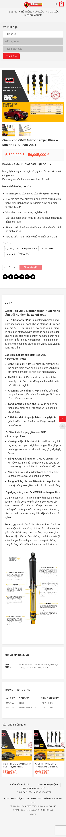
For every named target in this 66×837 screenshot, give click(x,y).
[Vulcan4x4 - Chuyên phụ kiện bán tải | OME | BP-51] (33, 5)
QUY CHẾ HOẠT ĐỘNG (48, 784)
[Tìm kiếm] (56, 4)
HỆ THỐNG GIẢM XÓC (32, 11)
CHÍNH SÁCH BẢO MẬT (20, 784)
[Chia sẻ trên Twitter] (16, 276)
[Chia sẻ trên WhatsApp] (5, 276)
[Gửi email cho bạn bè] (21, 276)
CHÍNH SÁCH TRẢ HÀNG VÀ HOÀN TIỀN (34, 792)
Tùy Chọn (7, 243)
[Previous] (7, 96)
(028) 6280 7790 (29, 806)
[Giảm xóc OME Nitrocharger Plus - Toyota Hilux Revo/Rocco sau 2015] (17, 745)
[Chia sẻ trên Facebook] (10, 276)
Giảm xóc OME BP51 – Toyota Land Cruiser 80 (46, 765)
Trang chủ (12, 11)
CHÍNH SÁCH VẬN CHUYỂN (34, 788)
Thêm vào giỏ (30, 267)
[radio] (12, 248)
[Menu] (4, 4)
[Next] (58, 96)
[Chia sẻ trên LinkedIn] (32, 276)
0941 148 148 (50, 806)
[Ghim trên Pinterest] (27, 276)
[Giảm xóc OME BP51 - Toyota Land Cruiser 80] (49, 745)
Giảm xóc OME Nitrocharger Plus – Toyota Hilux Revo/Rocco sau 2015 (17, 765)
